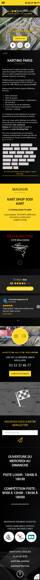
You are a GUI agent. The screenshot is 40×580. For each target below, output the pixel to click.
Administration (20, 566)
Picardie (20, 152)
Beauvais (15, 145)
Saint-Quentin (26, 145)
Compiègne (7, 149)
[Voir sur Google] (5, 300)
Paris (26, 156)
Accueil (5, 53)
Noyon (12, 152)
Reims (14, 164)
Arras (5, 152)
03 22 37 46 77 (32, 2)
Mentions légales (20, 551)
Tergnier (6, 164)
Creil (16, 168)
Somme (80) (8, 156)
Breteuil (22, 160)
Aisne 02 (29, 152)
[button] (2, 306)
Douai (17, 149)
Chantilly (6, 160)
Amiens (6, 145)
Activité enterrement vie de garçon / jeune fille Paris (20, 172)
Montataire (7, 168)
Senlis (32, 156)
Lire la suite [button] (7, 313)
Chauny (31, 160)
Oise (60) (18, 156)
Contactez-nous (20, 373)
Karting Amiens (20, 561)
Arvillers (25, 149)
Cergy (15, 160)
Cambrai (33, 149)
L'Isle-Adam (23, 164)
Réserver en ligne (20, 38)
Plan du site (20, 556)
